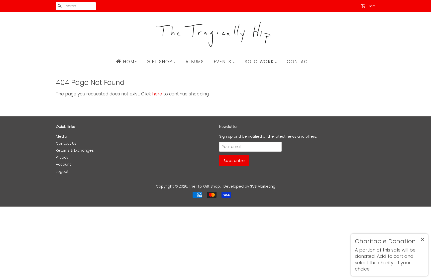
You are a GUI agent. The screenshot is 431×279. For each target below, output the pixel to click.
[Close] (423, 240)
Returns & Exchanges (75, 150)
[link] (389, 255)
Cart (371, 5)
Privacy (62, 157)
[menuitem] (129, 61)
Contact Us (66, 143)
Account (63, 164)
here (157, 94)
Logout (62, 171)
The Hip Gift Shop (204, 186)
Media (61, 136)
